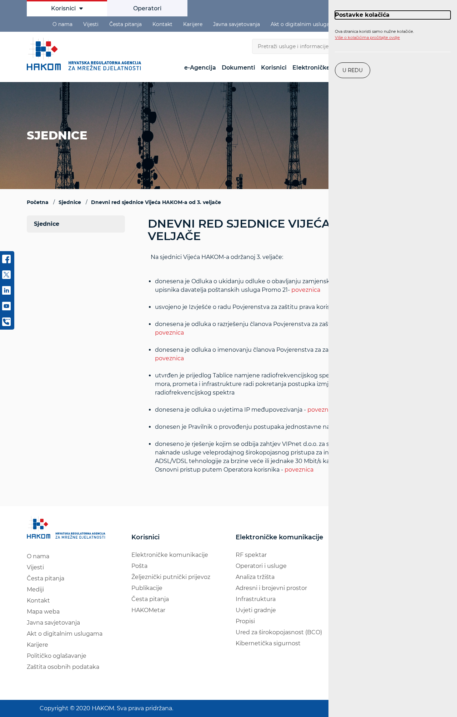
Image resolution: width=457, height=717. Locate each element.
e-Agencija (200, 67)
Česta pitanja (125, 24)
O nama (62, 24)
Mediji (35, 589)
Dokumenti (238, 67)
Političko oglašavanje (56, 655)
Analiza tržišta (255, 577)
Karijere (192, 24)
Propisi (245, 621)
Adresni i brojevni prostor (271, 588)
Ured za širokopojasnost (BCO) (279, 632)
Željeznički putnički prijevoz (170, 577)
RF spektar (251, 554)
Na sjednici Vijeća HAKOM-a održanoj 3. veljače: (287, 363)
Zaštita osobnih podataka (63, 666)
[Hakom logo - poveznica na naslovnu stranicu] (86, 53)
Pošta (139, 566)
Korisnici (63, 8)
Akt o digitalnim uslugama (304, 24)
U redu (352, 70)
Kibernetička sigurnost (268, 643)
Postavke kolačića (362, 14)
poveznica (305, 289)
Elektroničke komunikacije (169, 554)
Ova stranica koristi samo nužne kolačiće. (374, 34)
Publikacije (146, 588)
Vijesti (91, 24)
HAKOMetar (148, 610)
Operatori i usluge (261, 566)
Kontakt (162, 24)
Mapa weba (43, 611)
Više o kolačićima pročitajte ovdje (367, 37)
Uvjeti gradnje (256, 610)
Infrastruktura (256, 599)
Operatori (147, 8)
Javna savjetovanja (236, 24)
